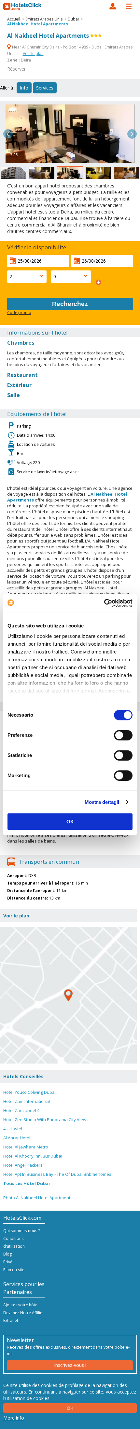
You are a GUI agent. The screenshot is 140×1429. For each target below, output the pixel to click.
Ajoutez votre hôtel (20, 1305)
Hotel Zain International (26, 1101)
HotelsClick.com (22, 6)
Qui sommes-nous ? (21, 1230)
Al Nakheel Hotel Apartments (37, 24)
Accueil (13, 19)
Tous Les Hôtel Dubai (26, 1183)
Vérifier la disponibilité (36, 247)
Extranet (10, 1320)
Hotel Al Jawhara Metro (25, 1147)
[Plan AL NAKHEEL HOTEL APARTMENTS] (68, 995)
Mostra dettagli (102, 802)
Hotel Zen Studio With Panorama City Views (46, 1119)
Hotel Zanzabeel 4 (21, 1110)
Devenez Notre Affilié (22, 1312)
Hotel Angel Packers (23, 1165)
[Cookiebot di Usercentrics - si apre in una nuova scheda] (104, 603)
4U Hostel (12, 1129)
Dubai (73, 19)
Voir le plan (33, 53)
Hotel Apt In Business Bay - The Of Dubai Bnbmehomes (57, 1174)
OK (70, 821)
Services (44, 88)
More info (13, 1418)
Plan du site (13, 1269)
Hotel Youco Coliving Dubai (29, 1092)
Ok (70, 1408)
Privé (7, 1262)
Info (24, 88)
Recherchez (70, 303)
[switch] (123, 735)
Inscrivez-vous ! (70, 1365)
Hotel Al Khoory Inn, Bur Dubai (32, 1156)
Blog (7, 1254)
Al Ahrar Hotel (16, 1138)
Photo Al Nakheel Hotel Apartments (38, 1198)
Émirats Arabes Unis (44, 19)
